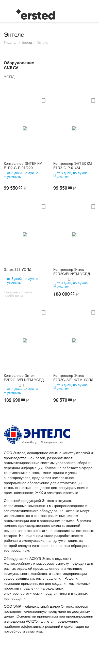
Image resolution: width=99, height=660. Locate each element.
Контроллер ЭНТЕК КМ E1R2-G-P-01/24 (72, 165)
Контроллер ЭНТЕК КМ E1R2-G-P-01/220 (23, 165)
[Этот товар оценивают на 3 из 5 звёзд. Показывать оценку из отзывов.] (10, 275)
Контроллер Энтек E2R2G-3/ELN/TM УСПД (24, 377)
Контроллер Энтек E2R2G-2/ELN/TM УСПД (73, 377)
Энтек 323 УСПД (17, 269)
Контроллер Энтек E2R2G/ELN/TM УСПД (71, 271)
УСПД (9, 77)
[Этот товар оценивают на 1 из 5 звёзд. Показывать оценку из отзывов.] (10, 385)
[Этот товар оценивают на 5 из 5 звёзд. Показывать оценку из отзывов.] (60, 279)
